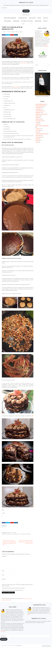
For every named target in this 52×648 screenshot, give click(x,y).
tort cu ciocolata (22, 533)
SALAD (37, 138)
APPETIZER (38, 109)
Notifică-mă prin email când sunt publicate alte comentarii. (14, 588)
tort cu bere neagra (14, 533)
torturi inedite (28, 533)
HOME (15, 532)
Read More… (46, 45)
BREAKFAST (38, 112)
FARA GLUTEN (38, 119)
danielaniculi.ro (26, 14)
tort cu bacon (8, 533)
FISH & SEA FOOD (39, 120)
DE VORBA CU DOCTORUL (41, 114)
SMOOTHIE (38, 140)
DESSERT (9, 532)
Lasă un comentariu (19, 31)
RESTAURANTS (39, 137)
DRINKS (37, 117)
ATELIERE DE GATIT (40, 110)
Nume (3, 570)
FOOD (12, 532)
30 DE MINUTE (38, 107)
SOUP (37, 142)
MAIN (37, 132)
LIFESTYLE (38, 128)
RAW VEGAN (38, 135)
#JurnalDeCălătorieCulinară (41, 104)
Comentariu (4, 556)
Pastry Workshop (23, 62)
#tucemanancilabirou (40, 105)
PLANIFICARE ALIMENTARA (41, 133)
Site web (3, 579)
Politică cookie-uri (19, 645)
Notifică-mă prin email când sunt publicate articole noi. (13, 590)
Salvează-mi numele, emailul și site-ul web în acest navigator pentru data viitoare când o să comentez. (17, 585)
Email (3, 574)
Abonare (26, 10)
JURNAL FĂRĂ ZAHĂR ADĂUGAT (42, 125)
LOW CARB (38, 130)
